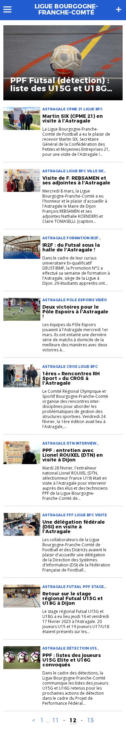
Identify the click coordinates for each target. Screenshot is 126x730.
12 (73, 720)
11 (55, 720)
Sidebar (119, 9)
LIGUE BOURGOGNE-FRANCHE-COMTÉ (66, 9)
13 (90, 720)
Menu (10, 9)
